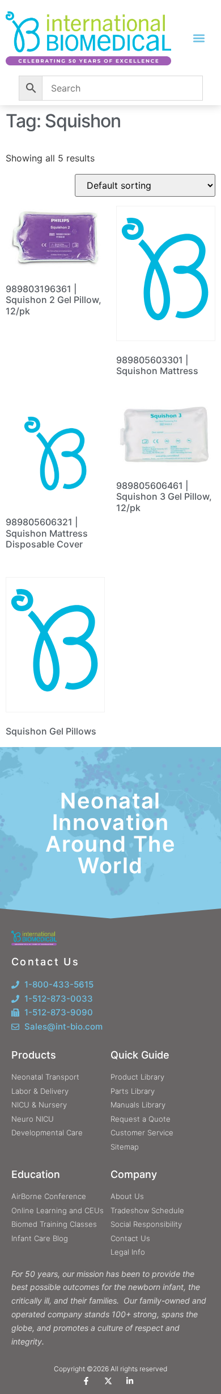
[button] (199, 38)
